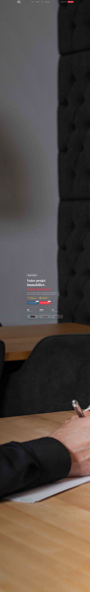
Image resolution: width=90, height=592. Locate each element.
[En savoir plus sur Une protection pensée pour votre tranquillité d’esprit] (57, 316)
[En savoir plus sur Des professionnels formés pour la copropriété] (45, 316)
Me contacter (70, 1)
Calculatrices (47, 1)
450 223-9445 (64, 1)
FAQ (42, 1)
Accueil (32, 1)
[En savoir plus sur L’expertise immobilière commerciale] (33, 316)
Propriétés (37, 1)
